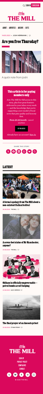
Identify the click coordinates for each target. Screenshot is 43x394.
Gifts (27, 28)
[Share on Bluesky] (29, 151)
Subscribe (35, 5)
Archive (20, 28)
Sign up (21, 358)
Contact (22, 369)
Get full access (21, 129)
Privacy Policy (22, 362)
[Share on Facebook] (13, 151)
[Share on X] (8, 151)
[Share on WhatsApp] (24, 151)
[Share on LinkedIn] (19, 151)
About (5, 28)
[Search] (24, 5)
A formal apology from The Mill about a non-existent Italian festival (21, 203)
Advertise (12, 28)
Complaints (22, 365)
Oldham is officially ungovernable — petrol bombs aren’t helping (20, 284)
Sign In (28, 5)
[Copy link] (35, 151)
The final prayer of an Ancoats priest (20, 322)
